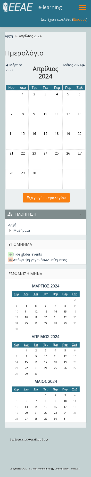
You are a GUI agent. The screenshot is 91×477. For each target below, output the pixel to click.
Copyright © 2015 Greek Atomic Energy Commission (39, 468)
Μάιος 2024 (45, 381)
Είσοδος (79, 19)
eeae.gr (75, 468)
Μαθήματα (21, 230)
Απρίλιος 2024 (30, 36)
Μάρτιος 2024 (45, 286)
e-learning (50, 7)
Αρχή (9, 36)
